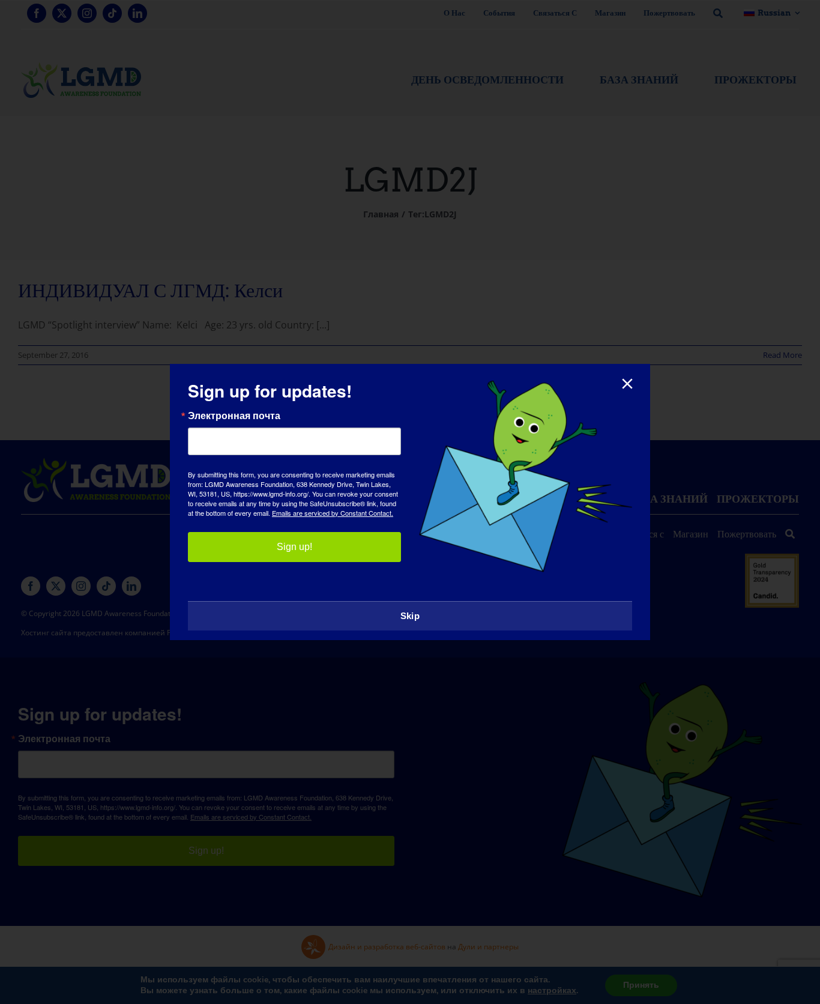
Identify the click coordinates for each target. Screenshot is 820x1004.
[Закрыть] (627, 384)
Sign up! (294, 547)
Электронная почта (234, 415)
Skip (410, 616)
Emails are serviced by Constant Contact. (332, 513)
